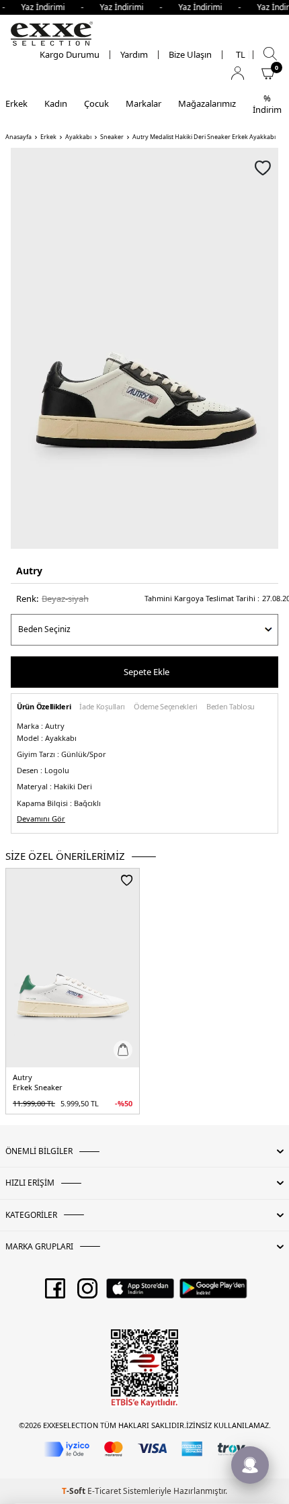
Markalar (143, 103)
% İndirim (267, 104)
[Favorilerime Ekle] (126, 880)
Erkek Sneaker (38, 1087)
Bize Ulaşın (190, 54)
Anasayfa (18, 137)
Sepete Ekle (146, 672)
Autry (29, 570)
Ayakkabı (78, 137)
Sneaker (112, 137)
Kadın (55, 103)
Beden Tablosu (230, 707)
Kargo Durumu (69, 54)
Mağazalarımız (207, 103)
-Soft (74, 1491)
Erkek (16, 103)
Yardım (134, 54)
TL (240, 54)
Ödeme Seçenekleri (166, 707)
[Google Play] (213, 1293)
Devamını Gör (41, 819)
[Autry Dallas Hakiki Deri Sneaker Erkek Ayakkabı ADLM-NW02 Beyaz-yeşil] (72, 968)
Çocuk (96, 103)
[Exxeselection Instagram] (87, 1293)
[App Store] (140, 1293)
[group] (144, 348)
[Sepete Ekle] (123, 1050)
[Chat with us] (250, 1465)
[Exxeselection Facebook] (55, 1293)
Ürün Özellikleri (44, 707)
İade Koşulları (102, 707)
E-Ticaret (104, 1491)
